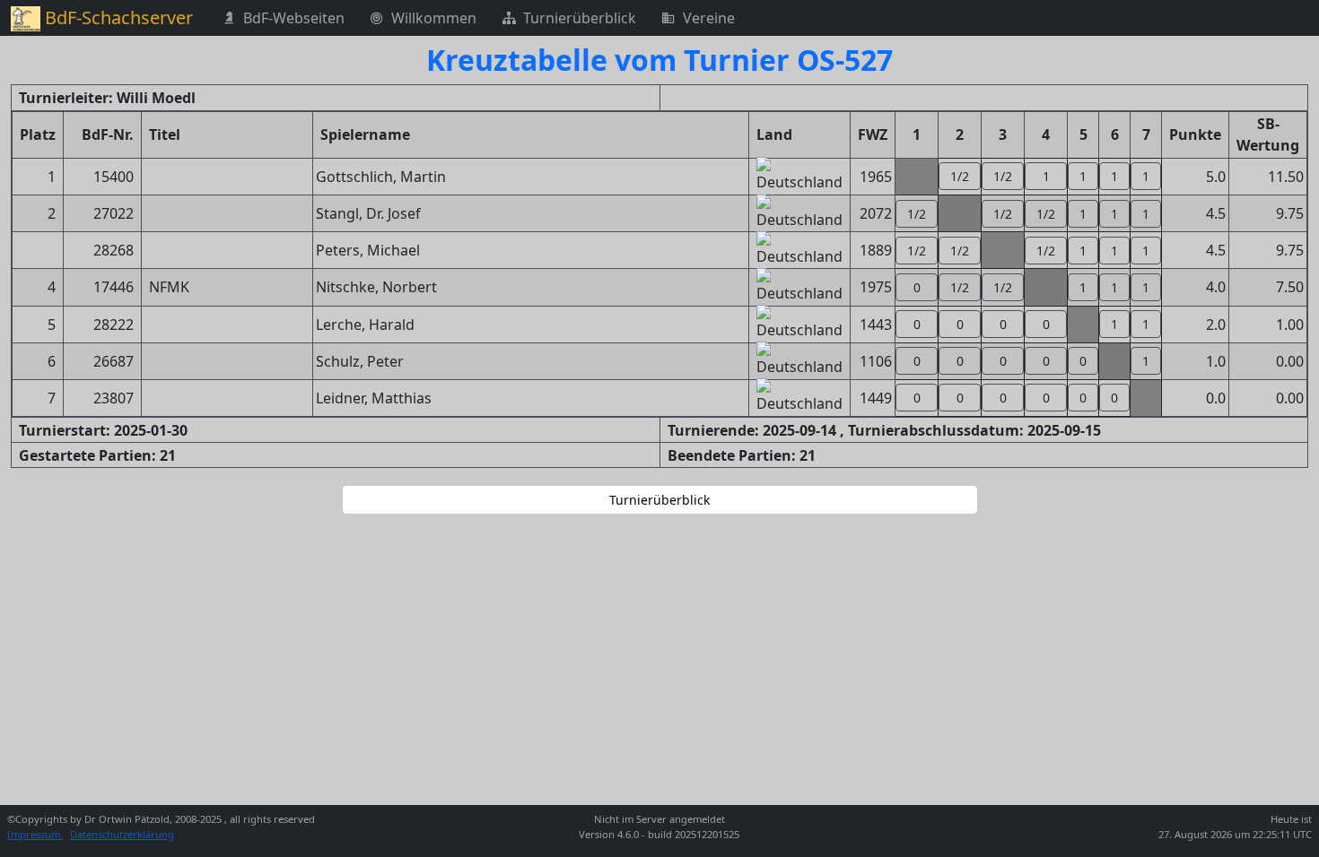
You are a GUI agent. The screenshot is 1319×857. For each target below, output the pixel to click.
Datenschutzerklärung (122, 834)
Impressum (35, 834)
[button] (960, 176)
